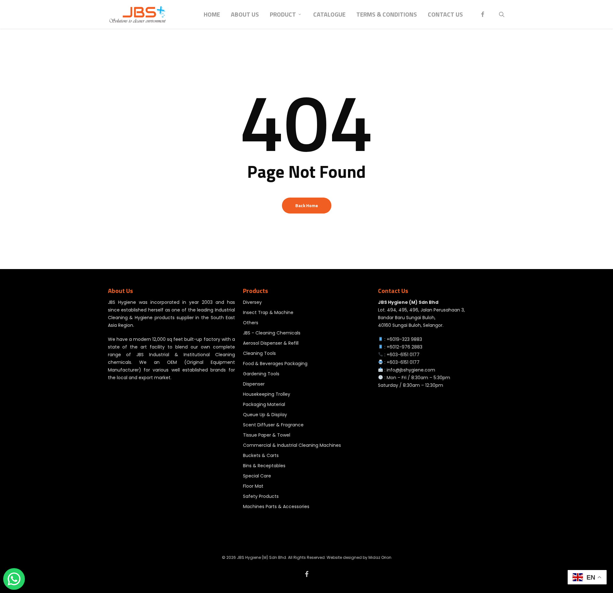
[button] (600, 3)
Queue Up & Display (265, 414)
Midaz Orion (379, 557)
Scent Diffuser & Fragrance (273, 425)
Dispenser (254, 384)
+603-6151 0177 (403, 354)
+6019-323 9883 (404, 339)
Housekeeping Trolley (266, 394)
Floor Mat (253, 486)
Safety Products (261, 496)
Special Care (257, 476)
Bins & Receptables (264, 465)
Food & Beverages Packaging (275, 363)
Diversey (252, 302)
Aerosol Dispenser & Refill (271, 343)
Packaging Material (264, 404)
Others (250, 322)
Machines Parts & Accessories (276, 506)
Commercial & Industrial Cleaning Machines (292, 445)
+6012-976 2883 (404, 347)
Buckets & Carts (261, 455)
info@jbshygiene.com (411, 370)
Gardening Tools (261, 374)
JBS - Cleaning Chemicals (271, 333)
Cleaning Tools (259, 353)
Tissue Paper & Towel (266, 435)
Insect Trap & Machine (268, 312)
